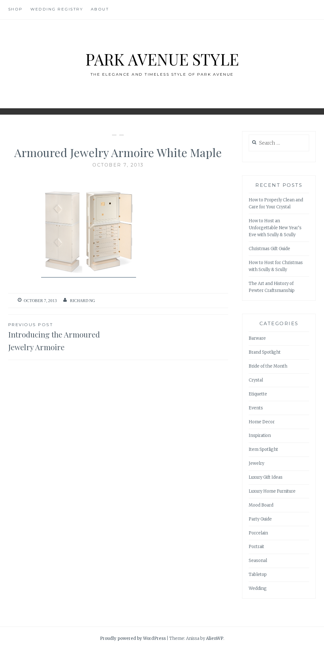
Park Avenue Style (162, 59)
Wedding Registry (56, 9)
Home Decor (262, 422)
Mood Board (261, 505)
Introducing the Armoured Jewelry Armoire (54, 337)
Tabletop (258, 574)
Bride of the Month (268, 366)
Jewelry (256, 463)
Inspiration (260, 435)
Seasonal (258, 560)
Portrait (256, 546)
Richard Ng (82, 301)
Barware (257, 338)
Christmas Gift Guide (269, 248)
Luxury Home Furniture (272, 491)
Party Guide (260, 519)
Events (256, 408)
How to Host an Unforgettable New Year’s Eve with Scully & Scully (275, 227)
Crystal (256, 380)
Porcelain (258, 533)
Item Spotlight (263, 449)
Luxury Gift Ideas (266, 477)
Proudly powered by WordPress (133, 638)
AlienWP (214, 638)
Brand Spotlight (265, 352)
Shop (15, 9)
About (100, 9)
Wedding (258, 588)
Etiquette (258, 394)
